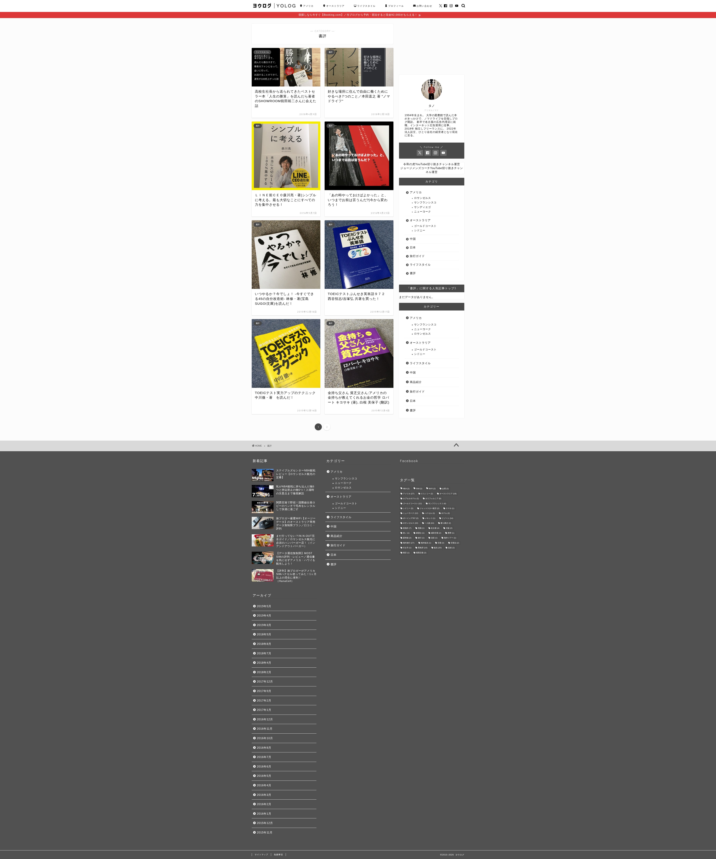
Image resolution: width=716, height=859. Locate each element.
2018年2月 (264, 672)
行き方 (407, 548)
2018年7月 (264, 653)
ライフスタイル (366, 5)
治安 (434, 538)
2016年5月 (264, 775)
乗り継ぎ (446, 523)
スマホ (450, 508)
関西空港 (421, 553)
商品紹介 (416, 382)
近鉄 (451, 548)
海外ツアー (450, 538)
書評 (413, 273)
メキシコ (430, 518)
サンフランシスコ (425, 202)
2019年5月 (264, 606)
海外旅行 (408, 543)
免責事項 (278, 854)
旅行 (421, 538)
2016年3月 (264, 794)
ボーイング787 (410, 518)
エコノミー (427, 494)
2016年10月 (265, 738)
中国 (413, 238)
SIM (419, 489)
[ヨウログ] (274, 10)
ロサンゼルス (422, 198)
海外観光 (426, 543)
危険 (421, 528)
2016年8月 (264, 747)
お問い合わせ (424, 5)
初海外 (407, 528)
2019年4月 (264, 615)
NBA (406, 489)
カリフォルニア (433, 499)
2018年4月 (264, 662)
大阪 (449, 528)
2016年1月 (264, 813)
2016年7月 (264, 757)
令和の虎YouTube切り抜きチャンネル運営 (431, 164)
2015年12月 (265, 823)
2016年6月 (264, 766)
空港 (441, 543)
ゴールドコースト (425, 226)
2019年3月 (264, 625)
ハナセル (430, 513)
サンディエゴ (422, 207)
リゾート (447, 518)
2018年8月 (264, 643)
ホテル (445, 513)
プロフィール (396, 5)
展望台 (420, 533)
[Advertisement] (432, 47)
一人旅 (429, 523)
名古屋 (435, 528)
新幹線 (407, 538)
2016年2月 (264, 804)
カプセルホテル (411, 499)
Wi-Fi (432, 489)
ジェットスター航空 (429, 508)
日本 (413, 247)
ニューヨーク (422, 211)
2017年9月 (264, 691)
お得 (445, 489)
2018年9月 (264, 634)
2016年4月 (264, 785)
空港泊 (455, 543)
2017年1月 (264, 709)
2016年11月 (265, 728)
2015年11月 (265, 832)
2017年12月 (265, 681)
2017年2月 (264, 700)
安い (406, 533)
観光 (438, 548)
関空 (406, 553)
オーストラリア (335, 5)
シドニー (419, 230)
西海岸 (422, 548)
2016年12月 (265, 719)
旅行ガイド (417, 256)
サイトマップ (261, 854)
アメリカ (308, 5)
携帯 (451, 533)
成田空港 (436, 533)
